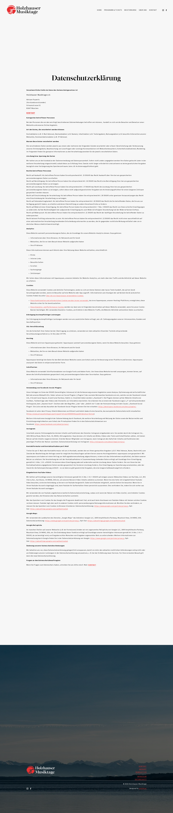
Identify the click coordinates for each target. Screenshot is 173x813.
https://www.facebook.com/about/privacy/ (52, 424)
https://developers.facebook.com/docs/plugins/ (117, 407)
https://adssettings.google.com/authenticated (49, 509)
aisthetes (143, 788)
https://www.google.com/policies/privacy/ (111, 506)
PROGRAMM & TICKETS (113, 10)
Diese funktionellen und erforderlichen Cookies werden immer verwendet (59, 300)
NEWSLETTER (141, 772)
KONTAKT (153, 10)
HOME (99, 10)
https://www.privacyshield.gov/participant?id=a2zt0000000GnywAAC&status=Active (60, 414)
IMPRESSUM (142, 776)
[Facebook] (166, 10)
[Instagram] (163, 10)
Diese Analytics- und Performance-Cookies (47, 307)
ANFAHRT (143, 769)
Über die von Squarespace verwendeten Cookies (64, 296)
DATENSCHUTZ (141, 779)
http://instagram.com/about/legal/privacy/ (107, 442)
